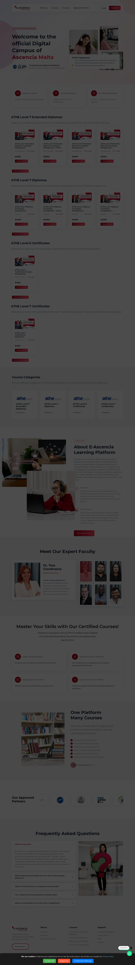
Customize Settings (83, 961)
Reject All (64, 961)
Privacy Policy (108, 956)
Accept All (49, 961)
